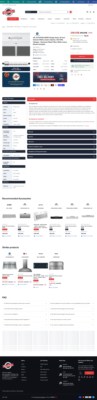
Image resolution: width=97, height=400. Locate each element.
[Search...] (71, 12)
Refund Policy (43, 374)
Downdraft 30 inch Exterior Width (55, 276)
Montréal (13, 374)
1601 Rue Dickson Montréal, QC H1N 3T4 (68, 367)
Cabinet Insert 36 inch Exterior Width (7, 275)
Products (23, 366)
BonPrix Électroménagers (40, 397)
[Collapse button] (25, 303)
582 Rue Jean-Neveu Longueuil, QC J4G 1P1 (68, 384)
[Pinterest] (7, 5)
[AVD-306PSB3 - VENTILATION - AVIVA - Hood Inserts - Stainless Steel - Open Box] (40, 265)
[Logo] (8, 12)
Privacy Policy (43, 372)
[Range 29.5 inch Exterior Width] (9, 216)
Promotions (23, 377)
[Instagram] (9, 5)
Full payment (75, 46)
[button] (91, 5)
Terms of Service (44, 380)
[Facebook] (3, 5)
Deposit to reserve (77, 49)
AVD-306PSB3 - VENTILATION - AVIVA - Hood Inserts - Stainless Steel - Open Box (40, 276)
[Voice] (68, 12)
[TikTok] (11, 5)
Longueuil (6, 375)
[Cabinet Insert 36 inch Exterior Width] (9, 265)
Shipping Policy (43, 377)
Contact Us (23, 380)
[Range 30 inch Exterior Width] (25, 216)
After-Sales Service (44, 369)
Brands (14, 377)
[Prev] (3, 64)
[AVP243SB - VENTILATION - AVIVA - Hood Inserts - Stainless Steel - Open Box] (41, 216)
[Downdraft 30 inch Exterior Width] (56, 265)
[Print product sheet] (44, 89)
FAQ (41, 366)
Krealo (54, 397)
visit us (87, 125)
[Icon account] (90, 12)
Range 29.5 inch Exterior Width (8, 226)
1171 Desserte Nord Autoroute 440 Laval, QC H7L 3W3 (69, 375)
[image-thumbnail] (6, 63)
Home (3, 26)
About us (23, 372)
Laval (17, 374)
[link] (34, 89)
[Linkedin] (15, 5)
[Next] (29, 64)
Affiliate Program (44, 364)
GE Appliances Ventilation (36, 119)
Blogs (22, 374)
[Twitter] (5, 5)
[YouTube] (13, 5)
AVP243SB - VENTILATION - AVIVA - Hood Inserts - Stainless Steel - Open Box (40, 226)
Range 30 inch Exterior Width (23, 226)
